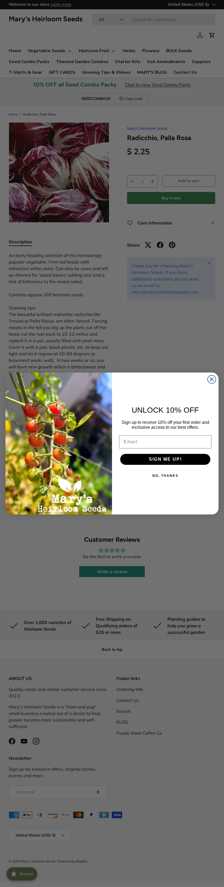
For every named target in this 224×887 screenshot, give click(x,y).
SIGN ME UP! (165, 459)
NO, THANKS (165, 476)
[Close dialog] (212, 379)
